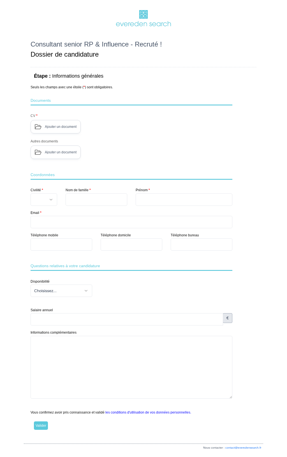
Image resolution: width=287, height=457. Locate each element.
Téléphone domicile (116, 235)
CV (34, 116)
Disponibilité (40, 281)
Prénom (143, 190)
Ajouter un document (61, 127)
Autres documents (44, 141)
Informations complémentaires (54, 332)
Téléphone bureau (185, 235)
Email (36, 213)
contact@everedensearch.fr (243, 447)
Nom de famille (78, 190)
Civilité (37, 190)
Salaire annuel (42, 310)
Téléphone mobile (44, 235)
